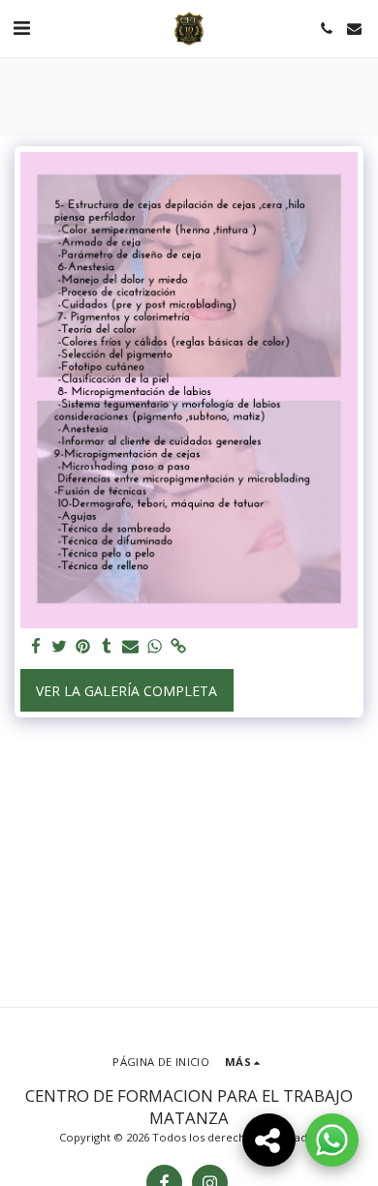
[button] (21, 27)
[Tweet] (60, 646)
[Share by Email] (131, 646)
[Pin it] (83, 646)
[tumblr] (107, 646)
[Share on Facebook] (36, 646)
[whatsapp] (155, 646)
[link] (178, 646)
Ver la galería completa (126, 691)
